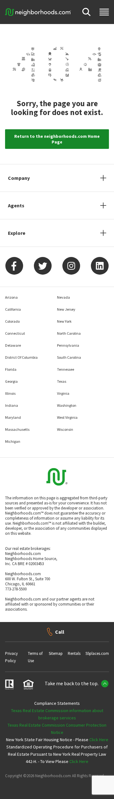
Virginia (63, 393)
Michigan (12, 441)
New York (64, 321)
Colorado (12, 321)
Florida (10, 369)
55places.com (97, 653)
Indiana (11, 405)
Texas (61, 381)
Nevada (63, 297)
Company (19, 178)
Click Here (98, 739)
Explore (16, 233)
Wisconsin (65, 429)
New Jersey (66, 309)
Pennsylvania (68, 345)
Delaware (13, 345)
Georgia (11, 381)
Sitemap (56, 653)
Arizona (11, 297)
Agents (16, 205)
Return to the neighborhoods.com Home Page (57, 139)
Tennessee (65, 369)
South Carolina (69, 357)
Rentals (74, 653)
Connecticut (15, 333)
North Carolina (69, 333)
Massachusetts (17, 429)
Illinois (10, 393)
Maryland (13, 417)
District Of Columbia (21, 357)
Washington (66, 405)
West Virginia (67, 417)
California (13, 309)
